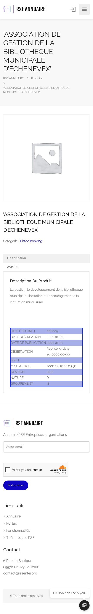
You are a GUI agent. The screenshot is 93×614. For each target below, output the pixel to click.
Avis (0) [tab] (12, 267)
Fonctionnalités (18, 530)
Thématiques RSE (20, 538)
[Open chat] (84, 605)
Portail (11, 523)
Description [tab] (16, 258)
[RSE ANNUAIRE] (24, 9)
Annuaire (13, 516)
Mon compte (73, 9)
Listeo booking (31, 241)
